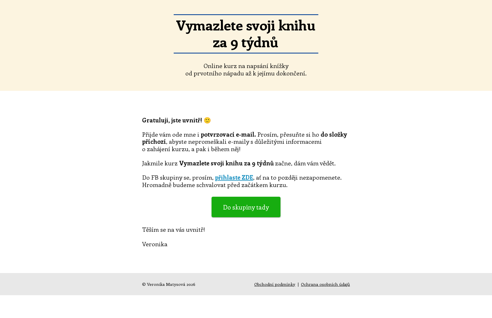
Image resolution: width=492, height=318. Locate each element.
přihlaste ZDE (234, 177)
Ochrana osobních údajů (325, 284)
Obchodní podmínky (274, 284)
